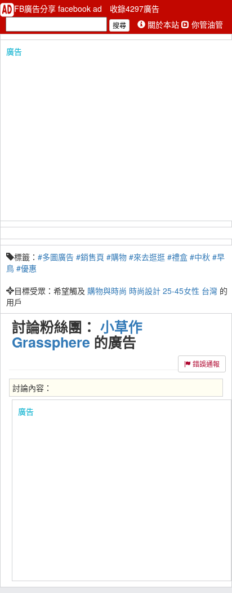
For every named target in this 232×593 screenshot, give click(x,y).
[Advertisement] (116, 136)
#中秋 (200, 256)
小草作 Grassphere (77, 334)
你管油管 (206, 24)
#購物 (116, 256)
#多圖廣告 (56, 256)
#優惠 (26, 268)
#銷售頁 (90, 256)
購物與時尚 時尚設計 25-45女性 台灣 (152, 290)
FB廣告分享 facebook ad (59, 8)
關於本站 (163, 24)
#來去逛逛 (147, 256)
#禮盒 (177, 256)
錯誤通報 (205, 363)
